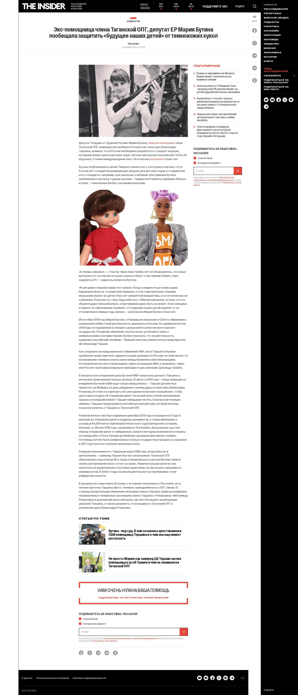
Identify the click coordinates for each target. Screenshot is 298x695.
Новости (133, 21)
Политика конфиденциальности (89, 678)
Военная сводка (276, 18)
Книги (268, 61)
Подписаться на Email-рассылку (276, 81)
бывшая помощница (161, 142)
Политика (271, 27)
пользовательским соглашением (117, 638)
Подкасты (271, 22)
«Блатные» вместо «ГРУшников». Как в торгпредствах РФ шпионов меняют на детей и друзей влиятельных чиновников (218, 88)
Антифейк (271, 31)
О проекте (27, 678)
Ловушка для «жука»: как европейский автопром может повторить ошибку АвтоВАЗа (217, 117)
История (270, 57)
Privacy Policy (98, 641)
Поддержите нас (215, 6)
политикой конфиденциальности (145, 638)
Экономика (272, 53)
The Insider (133, 43)
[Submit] (184, 632)
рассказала (157, 158)
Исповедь (271, 40)
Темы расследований (276, 70)
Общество (271, 44)
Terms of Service (110, 641)
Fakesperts (272, 76)
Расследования (276, 9)
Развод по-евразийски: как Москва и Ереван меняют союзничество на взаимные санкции (216, 76)
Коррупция (272, 35)
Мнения (270, 48)
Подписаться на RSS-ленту (276, 88)
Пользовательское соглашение (52, 678)
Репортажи (272, 14)
